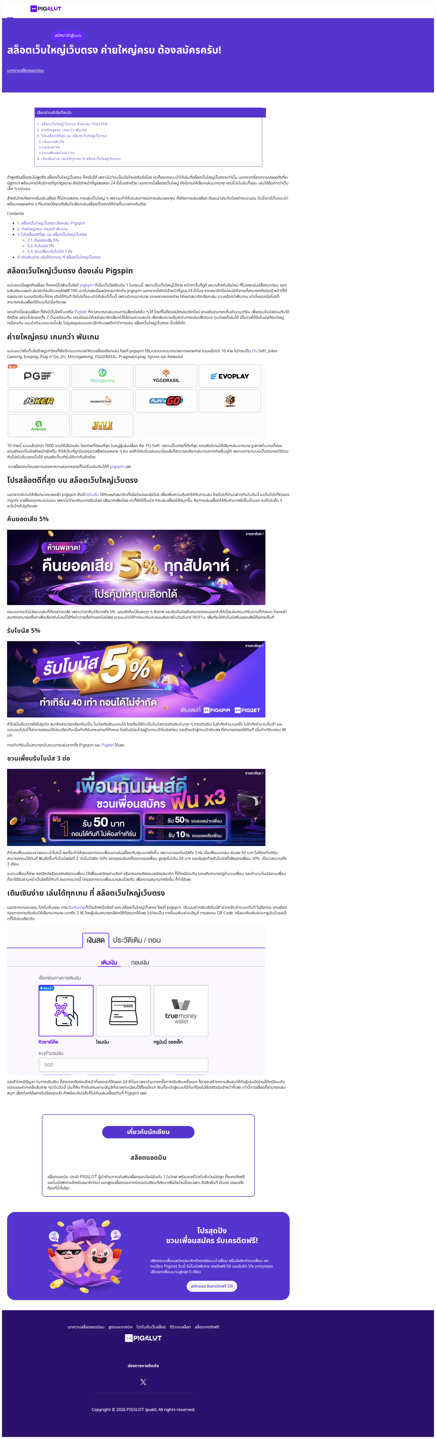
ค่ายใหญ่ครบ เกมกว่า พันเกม (43, 229)
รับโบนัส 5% (40, 246)
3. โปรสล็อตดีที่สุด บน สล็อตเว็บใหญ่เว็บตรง (72, 136)
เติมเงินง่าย (76, 907)
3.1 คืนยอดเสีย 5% (51, 142)
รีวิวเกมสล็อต (180, 1327)
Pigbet (80, 312)
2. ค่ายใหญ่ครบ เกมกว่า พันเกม (62, 130)
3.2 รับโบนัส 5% (49, 147)
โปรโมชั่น (91, 495)
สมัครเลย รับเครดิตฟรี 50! (212, 1286)
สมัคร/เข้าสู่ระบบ (68, 36)
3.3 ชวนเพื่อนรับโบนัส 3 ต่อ (56, 153)
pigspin (86, 285)
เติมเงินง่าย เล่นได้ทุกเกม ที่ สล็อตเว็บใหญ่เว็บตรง (58, 257)
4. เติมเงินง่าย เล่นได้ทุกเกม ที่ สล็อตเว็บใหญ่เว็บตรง (79, 159)
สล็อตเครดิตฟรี (207, 1327)
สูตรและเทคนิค (120, 1327)
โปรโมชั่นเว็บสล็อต (151, 1327)
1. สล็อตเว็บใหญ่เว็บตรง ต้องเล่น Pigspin (72, 124)
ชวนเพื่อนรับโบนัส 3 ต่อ (49, 251)
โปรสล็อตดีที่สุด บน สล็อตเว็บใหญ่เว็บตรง (52, 235)
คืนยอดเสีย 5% (43, 240)
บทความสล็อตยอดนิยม (25, 70)
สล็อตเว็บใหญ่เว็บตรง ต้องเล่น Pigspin (51, 223)
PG (254, 351)
